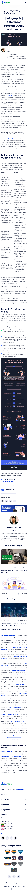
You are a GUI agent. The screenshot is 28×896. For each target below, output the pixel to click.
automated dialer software (8, 675)
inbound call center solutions (18, 649)
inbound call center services (11, 652)
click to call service (7, 723)
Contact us (19, 789)
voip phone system (14, 691)
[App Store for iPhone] (3, 838)
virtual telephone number (16, 709)
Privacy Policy (6, 886)
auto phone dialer (19, 672)
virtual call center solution (10, 668)
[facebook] (9, 876)
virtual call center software (19, 665)
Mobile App (5, 834)
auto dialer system (6, 672)
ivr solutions (23, 726)
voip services (6, 684)
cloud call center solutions (8, 645)
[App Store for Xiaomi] (11, 838)
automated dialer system (9, 679)
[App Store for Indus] (15, 838)
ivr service (6, 728)
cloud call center (14, 638)
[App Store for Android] (7, 838)
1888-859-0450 (9, 481)
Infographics (12, 54)
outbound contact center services (11, 663)
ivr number (15, 728)
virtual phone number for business (12, 712)
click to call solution (21, 723)
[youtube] (18, 876)
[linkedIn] (14, 876)
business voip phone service (9, 686)
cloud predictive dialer (12, 719)
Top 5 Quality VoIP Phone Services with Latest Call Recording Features (13, 598)
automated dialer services (19, 682)
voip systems (12, 693)
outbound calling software (16, 658)
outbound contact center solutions (12, 661)
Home (12, 10)
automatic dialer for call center (13, 677)
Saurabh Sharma (14, 527)
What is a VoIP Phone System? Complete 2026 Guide (14, 571)
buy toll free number (14, 700)
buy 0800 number (13, 702)
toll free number (13, 695)
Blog (16, 10)
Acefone (10, 883)
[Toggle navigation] (25, 2)
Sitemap (15, 889)
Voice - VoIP (4, 567)
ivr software (15, 726)
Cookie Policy (16, 886)
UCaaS (10, 95)
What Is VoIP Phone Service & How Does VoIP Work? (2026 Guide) (13, 625)
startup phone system (20, 751)
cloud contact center (18, 642)
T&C (24, 886)
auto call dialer (22, 675)
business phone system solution (17, 732)
